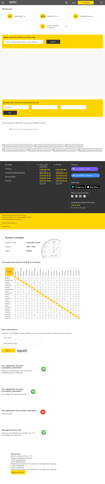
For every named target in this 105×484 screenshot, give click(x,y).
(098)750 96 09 (45, 181)
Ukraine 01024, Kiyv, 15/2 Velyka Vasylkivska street (16, 217)
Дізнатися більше (18, 472)
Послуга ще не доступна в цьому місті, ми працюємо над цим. (33, 464)
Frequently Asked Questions (15, 173)
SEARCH (53, 42)
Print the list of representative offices (25, 129)
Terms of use (6, 226)
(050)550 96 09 (61, 178)
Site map (8, 180)
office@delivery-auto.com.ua (14, 219)
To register (86, 2)
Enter (74, 3)
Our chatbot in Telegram (84, 175)
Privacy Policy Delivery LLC (9, 223)
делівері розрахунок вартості (40, 150)
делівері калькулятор (75, 146)
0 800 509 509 (61, 170)
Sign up (8, 350)
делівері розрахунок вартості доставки (49, 146)
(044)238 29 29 (61, 173)
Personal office (10, 177)
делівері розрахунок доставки (65, 150)
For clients (8, 165)
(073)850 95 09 (61, 176)
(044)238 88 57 (45, 173)
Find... (10, 113)
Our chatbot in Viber (83, 169)
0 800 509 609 (44, 170)
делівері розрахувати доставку (91, 150)
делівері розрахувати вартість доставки (18, 146)
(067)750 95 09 (61, 181)
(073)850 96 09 (45, 176)
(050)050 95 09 (45, 178)
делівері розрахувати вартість (15, 150)
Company (8, 169)
